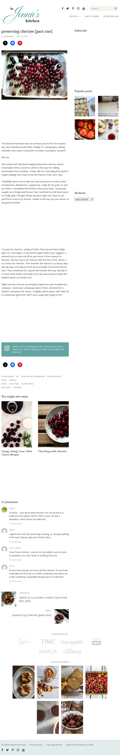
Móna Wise (15, 548)
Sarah (12, 508)
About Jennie (92, 16)
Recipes (73, 16)
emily (12, 566)
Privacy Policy (36, 745)
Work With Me (111, 16)
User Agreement (54, 745)
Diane (12, 529)
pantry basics (54, 376)
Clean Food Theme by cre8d (79, 745)
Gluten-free (27, 384)
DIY (17, 376)
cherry (12, 380)
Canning (17, 387)
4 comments (7, 36)
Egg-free (14, 384)
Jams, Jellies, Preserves (33, 376)
